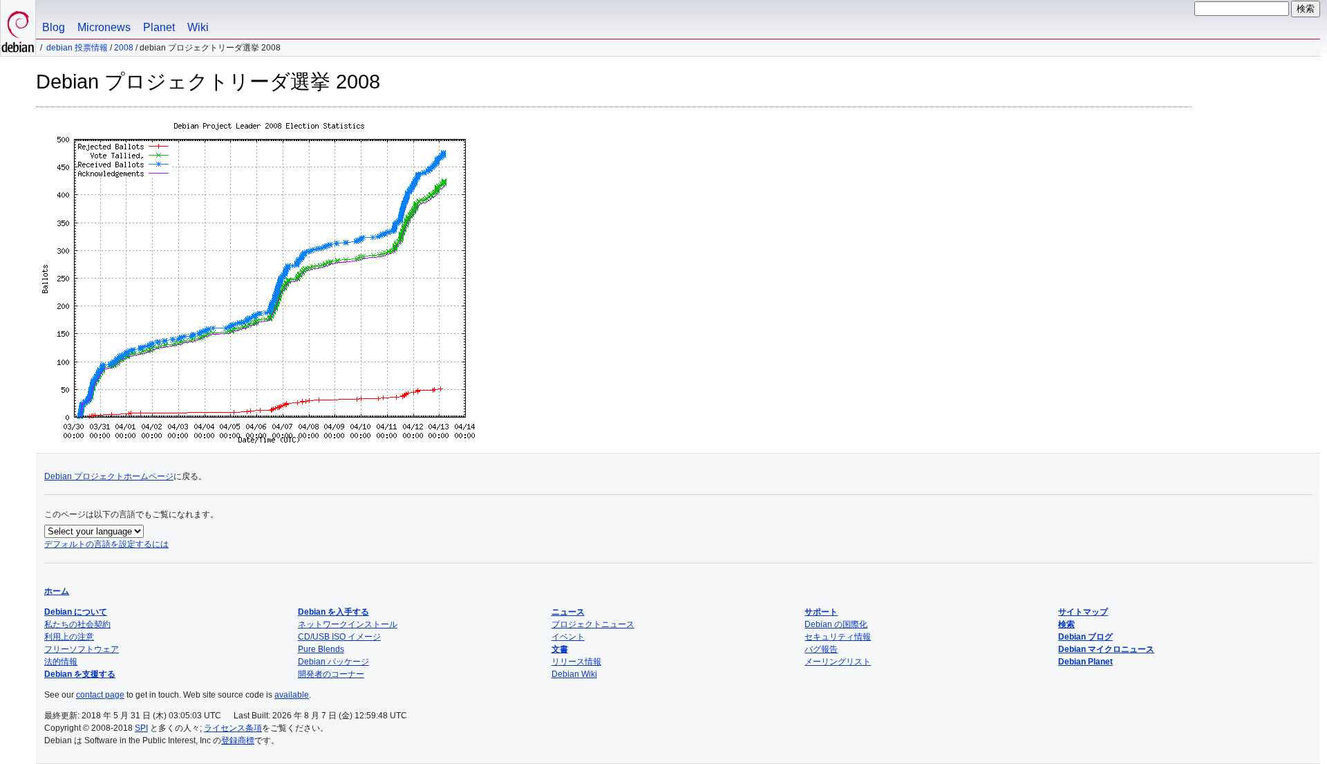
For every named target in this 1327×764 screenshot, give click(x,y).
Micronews (104, 27)
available (291, 695)
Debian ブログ (1085, 637)
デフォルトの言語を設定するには (106, 544)
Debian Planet (1085, 662)
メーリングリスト (837, 662)
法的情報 (60, 662)
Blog (53, 27)
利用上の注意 (69, 637)
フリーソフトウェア (81, 649)
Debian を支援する (79, 674)
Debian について (75, 612)
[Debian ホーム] (18, 28)
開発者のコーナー (331, 674)
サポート (821, 612)
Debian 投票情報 (77, 48)
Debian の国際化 (835, 624)
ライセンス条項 (233, 728)
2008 (123, 48)
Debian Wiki (574, 674)
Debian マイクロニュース (1106, 649)
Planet (159, 27)
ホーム (56, 591)
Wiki (198, 27)
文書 (560, 649)
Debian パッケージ (333, 662)
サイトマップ (1083, 612)
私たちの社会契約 (77, 624)
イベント (568, 637)
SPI (141, 728)
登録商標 (237, 740)
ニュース (568, 612)
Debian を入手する (333, 612)
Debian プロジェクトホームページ (108, 476)
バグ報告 (821, 649)
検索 (1066, 624)
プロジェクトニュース (593, 624)
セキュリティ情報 (837, 637)
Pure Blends (321, 649)
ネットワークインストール (347, 624)
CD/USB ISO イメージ (339, 637)
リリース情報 (576, 662)
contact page (100, 695)
